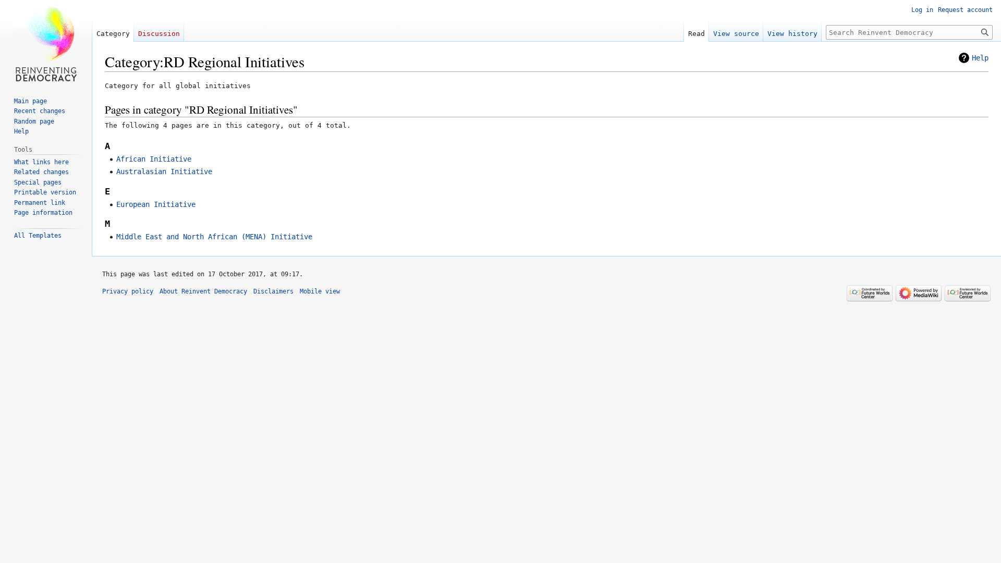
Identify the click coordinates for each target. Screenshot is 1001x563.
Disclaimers (273, 291)
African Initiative (153, 159)
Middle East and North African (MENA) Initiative (214, 236)
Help (980, 58)
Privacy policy (127, 291)
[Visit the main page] (46, 41)
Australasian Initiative (164, 171)
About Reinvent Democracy (203, 291)
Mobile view (320, 291)
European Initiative (156, 204)
